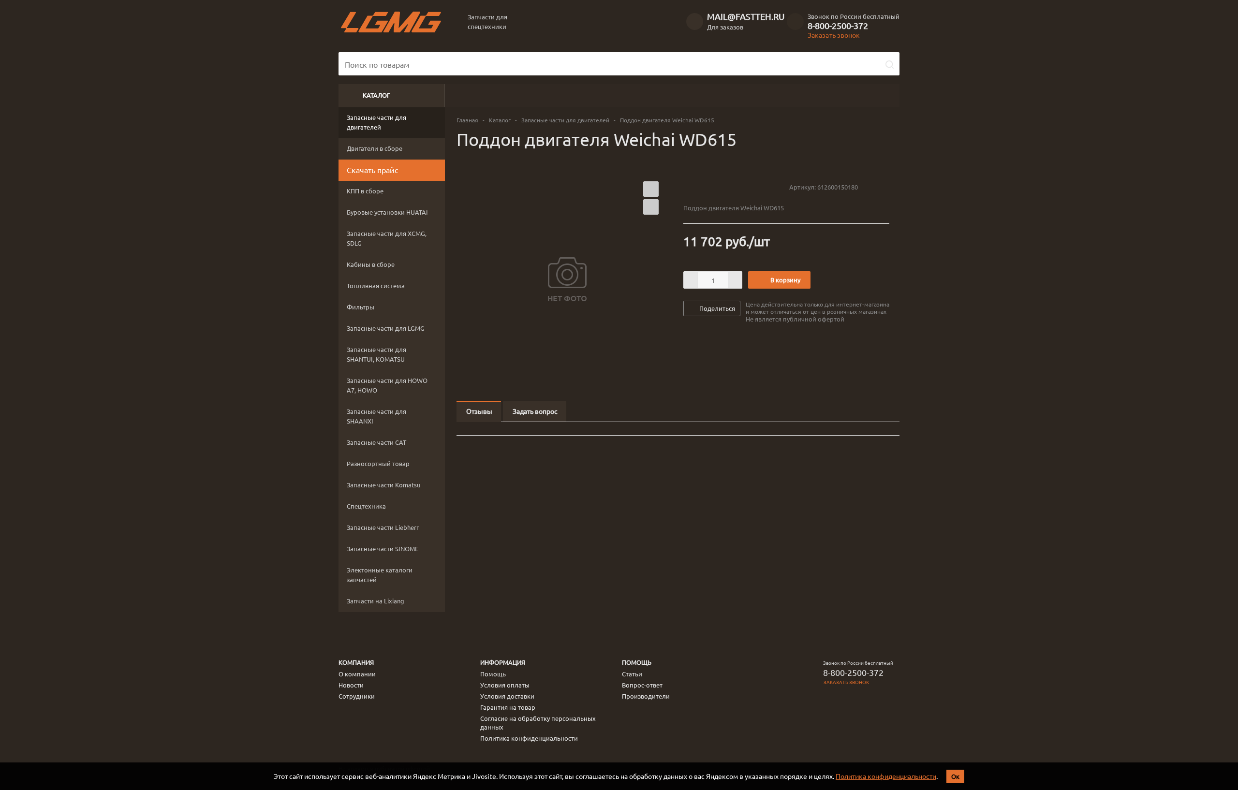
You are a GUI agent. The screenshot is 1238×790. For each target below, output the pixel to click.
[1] (688, 186)
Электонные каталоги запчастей (380, 575)
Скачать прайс (372, 170)
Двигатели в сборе (374, 148)
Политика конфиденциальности (886, 776)
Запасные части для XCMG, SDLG (387, 238)
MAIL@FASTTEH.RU (745, 16)
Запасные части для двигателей (376, 122)
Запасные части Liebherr (383, 527)
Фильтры (360, 307)
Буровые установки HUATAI (387, 212)
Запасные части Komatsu (383, 485)
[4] (715, 186)
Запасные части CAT (376, 442)
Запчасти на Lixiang (375, 601)
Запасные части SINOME (382, 548)
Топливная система (376, 285)
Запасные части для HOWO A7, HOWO (387, 385)
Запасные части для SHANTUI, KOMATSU (376, 354)
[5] (724, 186)
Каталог (376, 95)
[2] (697, 186)
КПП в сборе (365, 191)
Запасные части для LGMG (386, 328)
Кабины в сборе (371, 264)
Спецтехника (366, 506)
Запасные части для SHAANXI (376, 416)
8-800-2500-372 (838, 25)
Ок (955, 776)
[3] (706, 186)
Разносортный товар (378, 463)
